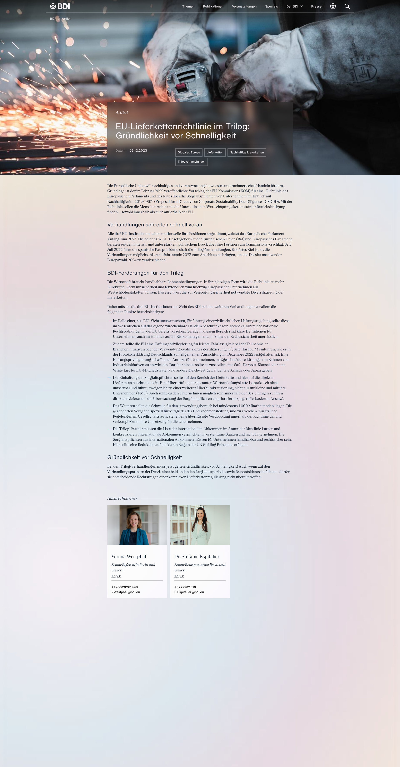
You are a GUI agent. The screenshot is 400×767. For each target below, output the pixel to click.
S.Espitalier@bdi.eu (189, 592)
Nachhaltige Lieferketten (247, 152)
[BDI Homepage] (60, 6)
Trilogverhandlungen (191, 161)
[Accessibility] (333, 6)
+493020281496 (124, 587)
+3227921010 (185, 587)
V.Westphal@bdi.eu (125, 592)
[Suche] (347, 6)
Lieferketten (215, 152)
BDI (52, 18)
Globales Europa (189, 152)
